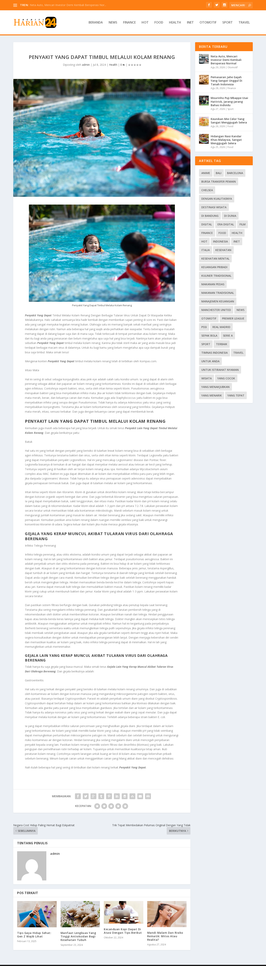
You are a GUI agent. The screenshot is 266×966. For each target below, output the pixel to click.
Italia (205, 250)
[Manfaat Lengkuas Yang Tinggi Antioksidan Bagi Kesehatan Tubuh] (80, 914)
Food (158, 22)
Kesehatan (223, 250)
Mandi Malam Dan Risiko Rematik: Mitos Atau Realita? (165, 936)
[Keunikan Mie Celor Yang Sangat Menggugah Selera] (204, 121)
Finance (129, 22)
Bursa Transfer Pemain (218, 181)
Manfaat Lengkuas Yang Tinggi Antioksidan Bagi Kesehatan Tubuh (78, 936)
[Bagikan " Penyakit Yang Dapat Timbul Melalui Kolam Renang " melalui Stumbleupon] (132, 796)
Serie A (228, 335)
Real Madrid (221, 327)
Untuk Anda (210, 361)
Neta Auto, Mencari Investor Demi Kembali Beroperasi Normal (226, 59)
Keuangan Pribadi (214, 267)
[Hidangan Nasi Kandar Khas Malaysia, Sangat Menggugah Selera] (204, 139)
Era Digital (226, 224)
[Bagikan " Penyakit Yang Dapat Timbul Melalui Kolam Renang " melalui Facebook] (78, 796)
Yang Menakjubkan (215, 387)
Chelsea (207, 190)
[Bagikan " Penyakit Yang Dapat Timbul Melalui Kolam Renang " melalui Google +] (93, 796)
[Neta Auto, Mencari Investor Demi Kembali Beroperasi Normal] (204, 59)
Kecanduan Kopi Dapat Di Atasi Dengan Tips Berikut (123, 930)
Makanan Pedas (212, 284)
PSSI (204, 327)
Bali (218, 173)
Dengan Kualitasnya (216, 198)
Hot (145, 22)
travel (238, 352)
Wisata (206, 378)
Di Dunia (230, 216)
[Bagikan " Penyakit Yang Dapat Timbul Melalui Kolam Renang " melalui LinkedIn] (117, 796)
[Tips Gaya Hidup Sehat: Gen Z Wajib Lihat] (37, 914)
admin (86, 64)
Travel (244, 22)
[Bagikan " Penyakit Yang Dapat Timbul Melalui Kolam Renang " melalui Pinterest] (109, 796)
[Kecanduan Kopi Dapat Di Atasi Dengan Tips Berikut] (123, 912)
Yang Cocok (226, 378)
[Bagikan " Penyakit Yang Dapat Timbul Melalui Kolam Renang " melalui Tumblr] (101, 796)
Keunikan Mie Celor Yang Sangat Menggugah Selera (229, 120)
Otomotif (208, 22)
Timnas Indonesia (214, 352)
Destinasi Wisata (213, 207)
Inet (190, 22)
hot (204, 241)
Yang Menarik (211, 395)
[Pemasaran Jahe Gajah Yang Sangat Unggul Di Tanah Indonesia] (204, 80)
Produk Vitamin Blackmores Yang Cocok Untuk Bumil (63, 5)
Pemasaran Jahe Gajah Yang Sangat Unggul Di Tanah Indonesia (226, 80)
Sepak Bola (209, 335)
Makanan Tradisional (217, 293)
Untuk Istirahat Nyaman (220, 370)
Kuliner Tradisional (216, 275)
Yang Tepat (235, 395)
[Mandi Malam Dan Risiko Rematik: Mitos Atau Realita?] (167, 914)
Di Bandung (209, 216)
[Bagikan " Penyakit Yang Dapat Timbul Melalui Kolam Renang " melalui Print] (148, 796)
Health (175, 22)
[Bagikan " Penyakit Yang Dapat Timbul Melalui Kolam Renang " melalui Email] (140, 796)
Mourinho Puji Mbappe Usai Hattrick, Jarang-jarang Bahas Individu (229, 101)
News (113, 22)
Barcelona (235, 173)
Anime (205, 173)
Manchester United (216, 310)
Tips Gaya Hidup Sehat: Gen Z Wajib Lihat (34, 934)
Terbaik (221, 344)
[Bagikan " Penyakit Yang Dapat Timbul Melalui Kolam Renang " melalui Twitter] (86, 796)
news (240, 310)
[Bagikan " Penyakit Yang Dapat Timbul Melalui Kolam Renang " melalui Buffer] (125, 796)
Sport (227, 22)
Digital (206, 224)
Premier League (233, 318)
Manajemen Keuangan (217, 301)
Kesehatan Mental (215, 258)
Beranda (96, 22)
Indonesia (220, 241)
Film (243, 224)
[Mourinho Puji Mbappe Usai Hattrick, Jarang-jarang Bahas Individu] (204, 100)
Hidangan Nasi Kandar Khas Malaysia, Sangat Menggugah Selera (226, 139)
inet (236, 241)
